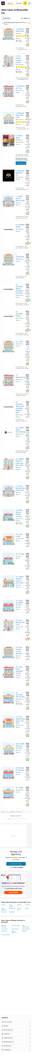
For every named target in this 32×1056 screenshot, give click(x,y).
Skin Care (18, 33)
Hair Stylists (15, 929)
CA (7, 812)
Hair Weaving (26, 929)
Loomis (27, 908)
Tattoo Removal (14, 931)
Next (25, 819)
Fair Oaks (27, 905)
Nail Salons (4, 931)
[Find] (25, 3)
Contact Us (22, 163)
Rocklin (19, 905)
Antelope (3, 912)
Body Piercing (15, 925)
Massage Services (3, 926)
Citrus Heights (11, 905)
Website (18, 38)
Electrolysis (4, 929)
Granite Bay (19, 909)
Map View (7, 18)
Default (26, 18)
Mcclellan (11, 912)
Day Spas (24, 119)
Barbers (24, 931)
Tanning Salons (5, 934)
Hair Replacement (25, 926)
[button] (29, 3)
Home (3, 812)
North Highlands (4, 909)
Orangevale (12, 908)
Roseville (12, 812)
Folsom (3, 905)
